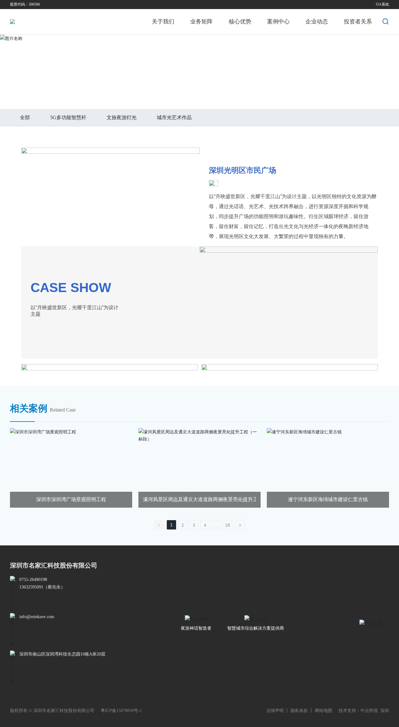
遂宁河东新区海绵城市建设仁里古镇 (328, 499)
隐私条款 (299, 710)
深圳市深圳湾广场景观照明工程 (71, 499)
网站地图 (323, 710)
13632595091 (31, 587)
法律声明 (275, 710)
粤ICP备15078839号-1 (121, 710)
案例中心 (42, 89)
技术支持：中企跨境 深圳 (364, 710)
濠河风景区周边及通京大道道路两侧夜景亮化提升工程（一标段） (215, 499)
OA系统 (382, 4)
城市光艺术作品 (74, 89)
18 (227, 525)
